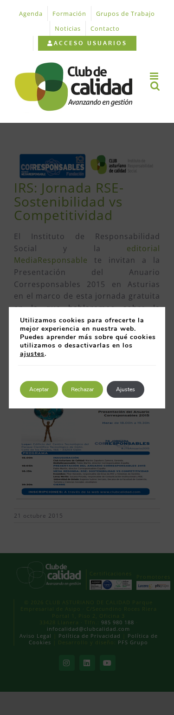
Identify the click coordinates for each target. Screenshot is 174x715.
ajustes (32, 354)
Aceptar (39, 389)
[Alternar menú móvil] (155, 76)
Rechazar (82, 389)
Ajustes (125, 389)
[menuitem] (87, 43)
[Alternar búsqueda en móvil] (155, 86)
